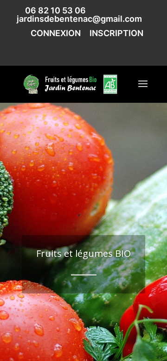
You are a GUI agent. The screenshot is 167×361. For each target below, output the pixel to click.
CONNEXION (56, 33)
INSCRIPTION (116, 33)
